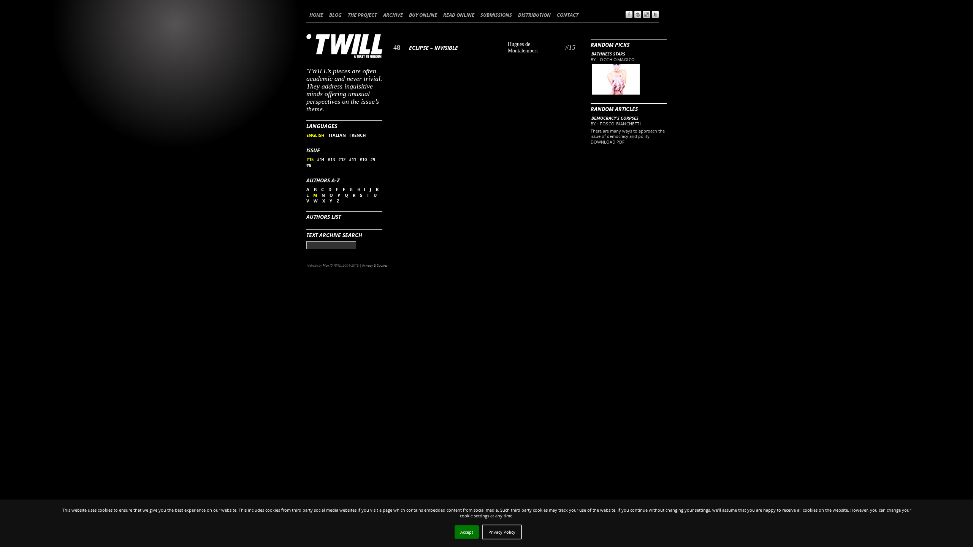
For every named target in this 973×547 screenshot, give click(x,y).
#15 (310, 159)
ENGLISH (315, 135)
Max (326, 265)
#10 (363, 159)
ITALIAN (337, 135)
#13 (331, 159)
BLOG (335, 14)
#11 (352, 159)
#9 (372, 159)
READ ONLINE (458, 14)
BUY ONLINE (423, 14)
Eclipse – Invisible (433, 47)
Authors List (323, 216)
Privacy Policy (501, 532)
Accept (466, 532)
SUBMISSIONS (496, 14)
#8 (308, 165)
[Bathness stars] (615, 93)
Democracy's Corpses (615, 118)
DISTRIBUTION (534, 14)
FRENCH (357, 135)
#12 (341, 159)
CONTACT (567, 14)
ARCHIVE (393, 14)
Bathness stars (608, 54)
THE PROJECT (362, 14)
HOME (316, 14)
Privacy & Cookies (375, 265)
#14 (320, 159)
